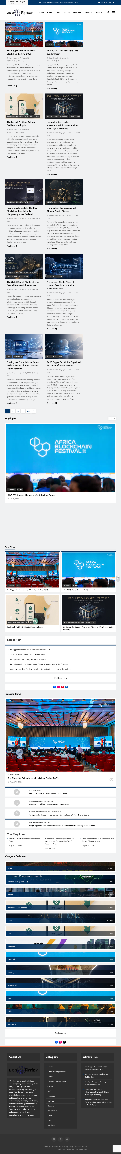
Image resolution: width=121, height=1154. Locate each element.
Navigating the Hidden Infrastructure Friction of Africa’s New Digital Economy (62, 125)
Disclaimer (61, 1108)
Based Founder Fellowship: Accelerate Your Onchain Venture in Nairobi (98, 799)
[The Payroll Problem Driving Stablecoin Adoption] (24, 106)
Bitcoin (67, 12)
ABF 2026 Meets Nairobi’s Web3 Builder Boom (81, 549)
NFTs (49, 1079)
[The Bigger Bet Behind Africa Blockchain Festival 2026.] (24, 34)
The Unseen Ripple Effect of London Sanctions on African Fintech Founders (61, 285)
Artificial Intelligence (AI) (57, 1031)
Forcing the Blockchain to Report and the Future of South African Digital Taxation (23, 365)
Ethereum (77, 12)
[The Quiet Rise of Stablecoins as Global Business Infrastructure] (24, 266)
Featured (10, 45)
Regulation (63, 202)
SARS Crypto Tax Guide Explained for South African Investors (64, 364)
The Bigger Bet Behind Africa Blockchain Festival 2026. (58, 2)
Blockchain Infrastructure (17, 116)
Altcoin (50, 1026)
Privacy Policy (67, 1105)
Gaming (51, 1065)
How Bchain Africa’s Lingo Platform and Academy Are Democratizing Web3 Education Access (59, 800)
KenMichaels (14, 58)
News (87, 12)
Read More (11, 85)
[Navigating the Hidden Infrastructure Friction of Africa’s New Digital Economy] (64, 106)
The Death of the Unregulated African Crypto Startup (61, 209)
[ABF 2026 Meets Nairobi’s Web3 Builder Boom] (64, 34)
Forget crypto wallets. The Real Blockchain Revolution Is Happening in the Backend (22, 211)
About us (99, 12)
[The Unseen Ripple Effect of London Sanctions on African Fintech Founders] (64, 266)
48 (28, 411)
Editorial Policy (81, 1105)
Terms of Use (81, 1108)
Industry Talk (75, 116)
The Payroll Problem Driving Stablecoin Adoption (21, 123)
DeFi (58, 12)
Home (41, 12)
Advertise (70, 1108)
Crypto (50, 12)
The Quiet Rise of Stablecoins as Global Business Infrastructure (23, 283)
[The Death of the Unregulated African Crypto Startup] (64, 192)
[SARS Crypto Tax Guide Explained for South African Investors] (64, 346)
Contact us (56, 1105)
